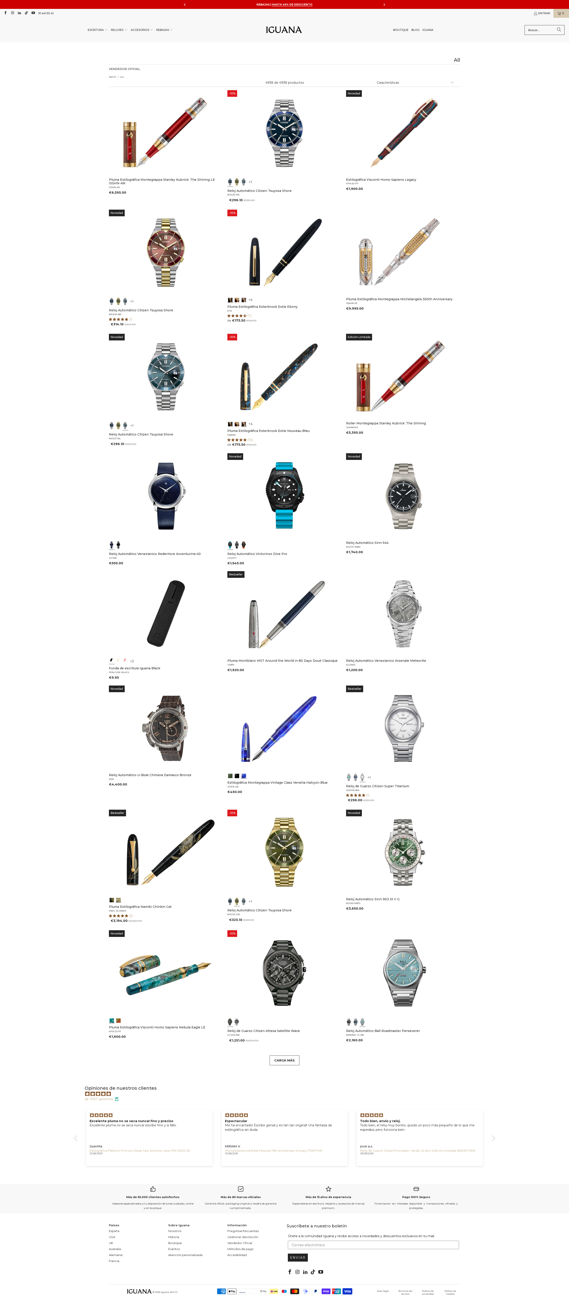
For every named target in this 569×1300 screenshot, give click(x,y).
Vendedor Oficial (239, 1243)
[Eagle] (111, 1020)
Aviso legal (383, 1291)
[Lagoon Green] (230, 775)
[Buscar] (559, 30)
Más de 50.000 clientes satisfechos (152, 1197)
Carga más (284, 1060)
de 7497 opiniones (99, 1099)
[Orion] (118, 1020)
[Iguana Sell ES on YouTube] (33, 13)
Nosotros (174, 1231)
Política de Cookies (450, 1292)
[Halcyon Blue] (243, 775)
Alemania (115, 1255)
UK (111, 1243)
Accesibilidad (237, 1255)
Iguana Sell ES (169, 1292)
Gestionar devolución (242, 1237)
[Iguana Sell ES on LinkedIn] (19, 13)
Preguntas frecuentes (243, 1231)
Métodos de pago (240, 1249)
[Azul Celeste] (362, 1022)
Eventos (174, 1249)
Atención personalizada (185, 1255)
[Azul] (230, 181)
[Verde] (237, 181)
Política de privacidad (428, 1292)
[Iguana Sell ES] (284, 30)
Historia (173, 1237)
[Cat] (118, 899)
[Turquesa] (349, 777)
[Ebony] (230, 299)
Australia (115, 1249)
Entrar (544, 13)
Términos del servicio (405, 1292)
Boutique (175, 1243)
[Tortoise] (237, 299)
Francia (114, 1261)
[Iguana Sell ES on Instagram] (12, 13)
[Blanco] (362, 777)
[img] (287, 1093)
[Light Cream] (118, 661)
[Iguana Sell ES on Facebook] (5, 13)
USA (112, 1237)
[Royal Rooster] (111, 899)
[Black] (111, 661)
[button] (98, 30)
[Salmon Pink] (125, 661)
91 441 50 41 (46, 13)
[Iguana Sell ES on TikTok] (26, 13)
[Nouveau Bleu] (243, 299)
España (114, 1231)
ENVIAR (298, 1258)
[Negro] (118, 545)
